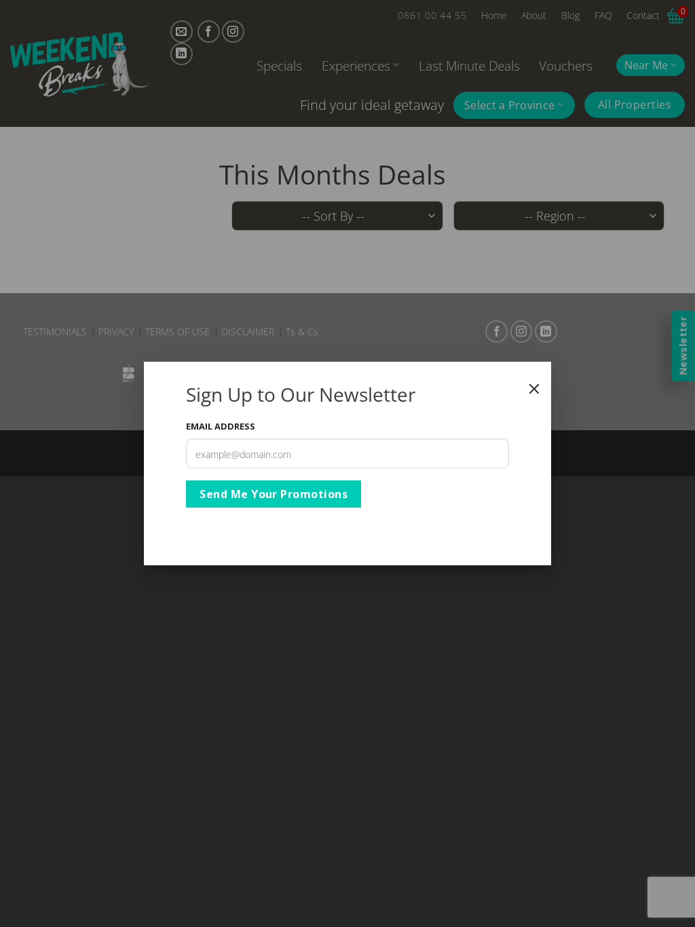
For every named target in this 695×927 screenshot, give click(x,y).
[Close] (534, 388)
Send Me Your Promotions (274, 494)
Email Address (220, 426)
